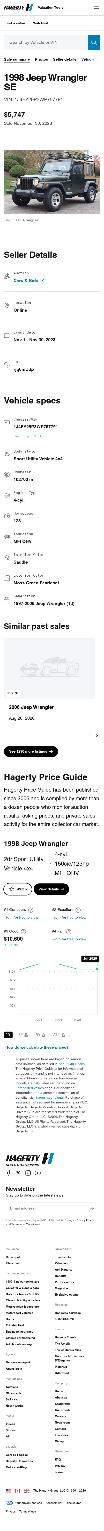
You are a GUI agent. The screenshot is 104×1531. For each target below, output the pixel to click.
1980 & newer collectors (22, 1281)
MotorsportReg (16, 1467)
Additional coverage (19, 1344)
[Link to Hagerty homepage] (30, 1159)
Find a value (15, 23)
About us (61, 1397)
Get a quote (14, 1257)
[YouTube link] (38, 1173)
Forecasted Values (29, 1088)
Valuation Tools (50, 7)
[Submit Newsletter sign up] (92, 1208)
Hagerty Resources (19, 1460)
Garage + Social (17, 1454)
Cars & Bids (26, 280)
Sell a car (12, 1399)
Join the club (63, 1257)
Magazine (61, 1288)
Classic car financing (20, 1337)
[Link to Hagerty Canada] (17, 1490)
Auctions (12, 1386)
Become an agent (18, 1362)
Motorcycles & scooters (22, 1306)
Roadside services (68, 1312)
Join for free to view (21, 917)
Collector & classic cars (22, 1287)
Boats (10, 1319)
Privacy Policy (85, 1220)
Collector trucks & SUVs (22, 1294)
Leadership (62, 1403)
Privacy (60, 1465)
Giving (59, 1441)
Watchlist (40, 23)
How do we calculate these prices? (37, 1047)
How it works (14, 1405)
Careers (60, 1416)
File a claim (13, 1263)
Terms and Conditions (25, 1224)
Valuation (61, 1263)
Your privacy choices (28, 1502)
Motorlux (61, 1366)
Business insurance (19, 1331)
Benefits (61, 1275)
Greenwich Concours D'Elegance (69, 1358)
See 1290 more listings (28, 751)
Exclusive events (67, 1294)
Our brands (62, 1409)
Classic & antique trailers (23, 1300)
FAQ (58, 1459)
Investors (61, 1434)
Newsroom (62, 1422)
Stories (11, 1430)
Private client (15, 1325)
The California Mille (68, 1349)
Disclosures (73, 1502)
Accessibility (54, 1502)
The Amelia (62, 1343)
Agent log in (14, 1368)
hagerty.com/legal (50, 1097)
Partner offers (64, 1282)
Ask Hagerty (63, 1269)
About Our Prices (72, 1064)
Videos (10, 1423)
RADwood (62, 1372)
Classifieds (13, 1393)
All (7, 1436)
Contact (60, 1428)
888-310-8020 (64, 1319)
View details (48, 889)
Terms (59, 1472)
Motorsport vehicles (19, 1312)
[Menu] (96, 7)
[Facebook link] (9, 1173)
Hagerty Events (65, 1337)
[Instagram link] (28, 1173)
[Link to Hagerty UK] (27, 1490)
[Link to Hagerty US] (8, 1490)
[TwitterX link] (18, 1173)
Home (59, 1391)
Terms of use (27, 1511)
